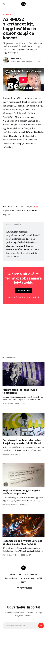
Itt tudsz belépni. (31, 297)
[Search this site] (4, 4)
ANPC (23, 582)
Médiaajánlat (31, 574)
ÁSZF (39, 578)
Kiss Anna (16, 58)
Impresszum (15, 574)
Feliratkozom (24, 290)
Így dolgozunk (27, 578)
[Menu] (43, 4)
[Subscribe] (41, 625)
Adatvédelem (11, 578)
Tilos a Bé (7, 14)
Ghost (29, 587)
